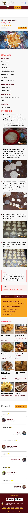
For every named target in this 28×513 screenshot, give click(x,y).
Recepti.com (2, 503)
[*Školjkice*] (15, 136)
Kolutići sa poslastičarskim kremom (7, 371)
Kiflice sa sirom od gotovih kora (11, 301)
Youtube (12, 507)
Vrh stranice (13, 495)
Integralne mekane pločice (21, 371)
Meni (14, 511)
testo (6, 289)
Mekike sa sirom (7, 332)
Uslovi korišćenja (19, 503)
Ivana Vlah (10, 419)
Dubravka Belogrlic (12, 446)
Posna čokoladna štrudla (21, 332)
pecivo (13, 289)
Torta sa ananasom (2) (9, 311)
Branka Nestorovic (16, 459)
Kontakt (11, 504)
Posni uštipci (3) (21, 350)
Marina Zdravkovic (12, 472)
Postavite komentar (21, 406)
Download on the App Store (10, 499)
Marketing (7, 504)
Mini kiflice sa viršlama (7, 390)
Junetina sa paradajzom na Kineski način (14, 303)
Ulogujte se (17, 7)
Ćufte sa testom (7, 314)
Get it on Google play (19, 499)
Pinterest (21, 507)
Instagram (17, 507)
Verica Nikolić (17, 486)
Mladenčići (21, 390)
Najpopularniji (20, 296)
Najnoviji (7, 296)
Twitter (8, 507)
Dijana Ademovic (12, 20)
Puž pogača (7, 350)
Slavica (19, 432)
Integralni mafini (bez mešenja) (11, 306)
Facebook (4, 507)
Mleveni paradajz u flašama (10, 309)
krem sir (20, 289)
